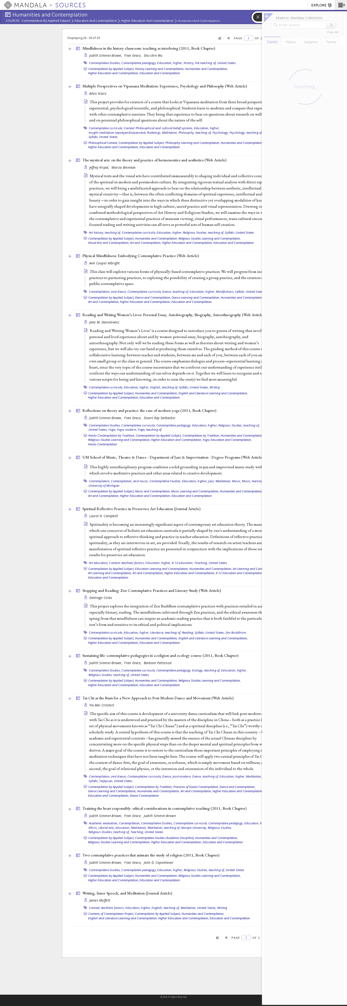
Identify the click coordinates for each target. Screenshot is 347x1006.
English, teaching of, (164, 387)
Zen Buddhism (235, 632)
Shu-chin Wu (153, 55)
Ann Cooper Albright (104, 263)
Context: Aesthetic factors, (127, 563)
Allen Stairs (97, 93)
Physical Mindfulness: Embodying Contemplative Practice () (140, 255)
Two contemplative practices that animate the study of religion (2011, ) (150, 855)
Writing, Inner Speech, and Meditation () (127, 893)
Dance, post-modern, (176, 776)
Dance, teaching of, (175, 291)
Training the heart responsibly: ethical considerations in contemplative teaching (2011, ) (164, 808)
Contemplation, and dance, (108, 291)
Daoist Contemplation (144, 795)
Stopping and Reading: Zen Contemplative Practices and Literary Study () (151, 590)
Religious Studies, (220, 827)
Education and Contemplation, (231, 440)
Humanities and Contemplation (199, 20)
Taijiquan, (106, 781)
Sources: (13, 21)
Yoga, (112, 429)
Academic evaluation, (103, 823)
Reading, (188, 632)
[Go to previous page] (228, 38)
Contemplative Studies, (105, 63)
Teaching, (201, 563)
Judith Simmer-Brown (160, 815)
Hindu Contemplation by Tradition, (111, 435)
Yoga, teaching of (149, 429)
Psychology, (220, 132)
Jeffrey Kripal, (99, 167)
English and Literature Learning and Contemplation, (213, 393)
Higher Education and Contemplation (147, 21)
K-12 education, (183, 563)
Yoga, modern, (127, 429)
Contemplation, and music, (129, 481)
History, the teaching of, (200, 63)
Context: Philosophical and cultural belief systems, (158, 128)
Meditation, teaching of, (164, 827)
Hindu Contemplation (102, 444)
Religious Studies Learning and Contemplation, (209, 238)
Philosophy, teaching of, (195, 132)
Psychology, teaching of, (246, 132)
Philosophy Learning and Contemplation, (192, 143)
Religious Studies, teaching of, (203, 232)
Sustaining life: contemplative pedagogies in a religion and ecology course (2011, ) (160, 655)
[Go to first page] (220, 38)
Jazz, (211, 481)
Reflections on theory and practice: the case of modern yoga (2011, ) (149, 410)
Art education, (99, 563)
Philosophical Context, (103, 143)
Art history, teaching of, (105, 232)
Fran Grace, (133, 55)
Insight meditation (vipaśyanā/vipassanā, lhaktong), (125, 132)
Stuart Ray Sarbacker (160, 418)
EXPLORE (318, 5)
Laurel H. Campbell (103, 516)
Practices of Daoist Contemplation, (196, 787)
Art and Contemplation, (145, 243)
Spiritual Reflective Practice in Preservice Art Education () (141, 508)
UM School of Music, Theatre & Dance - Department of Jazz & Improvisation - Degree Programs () (172, 457)
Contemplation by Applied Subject (46, 21)
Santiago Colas (100, 597)
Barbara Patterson (158, 663)
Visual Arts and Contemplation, (108, 243)
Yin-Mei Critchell (101, 705)
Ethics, (93, 827)
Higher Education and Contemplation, (113, 73)
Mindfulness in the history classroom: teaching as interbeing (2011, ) (148, 48)
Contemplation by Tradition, (201, 435)
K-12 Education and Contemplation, (239, 573)
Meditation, (170, 132)
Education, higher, (170, 63)
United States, (199, 387)
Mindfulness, (225, 291)
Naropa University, (194, 827)
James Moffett (99, 900)
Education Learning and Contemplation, (162, 569)
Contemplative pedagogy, (139, 63)
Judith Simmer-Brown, (106, 55)
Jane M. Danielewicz (104, 322)
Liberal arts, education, (114, 827)
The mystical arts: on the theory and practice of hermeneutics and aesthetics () (154, 160)
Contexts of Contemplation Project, (111, 913)
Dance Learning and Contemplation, (196, 297)
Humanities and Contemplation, (206, 69)
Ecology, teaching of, (206, 670)
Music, (236, 481)
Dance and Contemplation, (153, 297)
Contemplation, (99, 481)
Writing (215, 387)
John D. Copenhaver (159, 862)
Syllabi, (93, 137)
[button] (341, 5)
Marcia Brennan (123, 167)
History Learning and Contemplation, (159, 69)
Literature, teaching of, (165, 632)
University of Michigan (104, 485)
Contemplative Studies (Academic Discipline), (165, 838)
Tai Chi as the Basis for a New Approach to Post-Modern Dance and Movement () (157, 698)
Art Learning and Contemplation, (254, 569)
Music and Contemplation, (152, 491)
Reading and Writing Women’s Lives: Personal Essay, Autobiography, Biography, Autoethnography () (173, 314)
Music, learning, (253, 481)
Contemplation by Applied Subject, (111, 69)
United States (226, 63)
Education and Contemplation (96, 21)
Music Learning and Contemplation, (195, 491)
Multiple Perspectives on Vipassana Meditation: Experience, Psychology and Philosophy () (164, 86)
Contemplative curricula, (106, 128)
